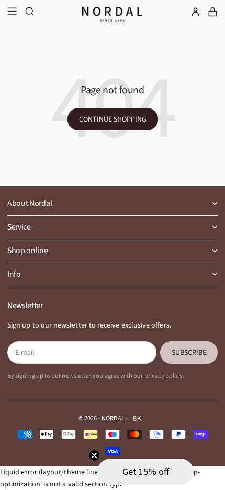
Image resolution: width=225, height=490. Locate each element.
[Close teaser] (94, 455)
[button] (145, 472)
